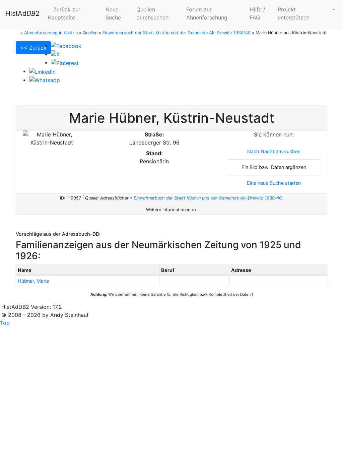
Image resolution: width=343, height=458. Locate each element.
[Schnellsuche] (331, 9)
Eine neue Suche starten (274, 183)
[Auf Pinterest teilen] (65, 62)
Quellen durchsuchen (152, 13)
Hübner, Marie (33, 281)
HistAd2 (22, 13)
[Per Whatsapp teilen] (44, 79)
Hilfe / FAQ (257, 13)
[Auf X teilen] (55, 54)
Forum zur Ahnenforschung (206, 13)
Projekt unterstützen (294, 13)
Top (5, 323)
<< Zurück (33, 47)
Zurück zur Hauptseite (64, 13)
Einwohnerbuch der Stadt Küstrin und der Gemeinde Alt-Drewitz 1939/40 (208, 198)
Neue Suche (113, 13)
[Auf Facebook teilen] (66, 45)
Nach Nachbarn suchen (273, 151)
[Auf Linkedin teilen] (42, 71)
